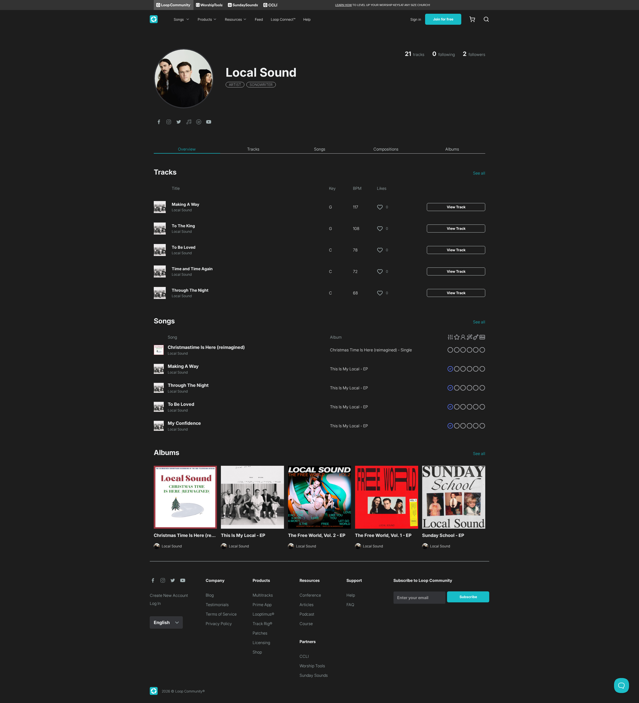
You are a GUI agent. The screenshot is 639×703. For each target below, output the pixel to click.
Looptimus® (263, 614)
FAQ (350, 604)
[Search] (486, 19)
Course (306, 623)
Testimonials (217, 604)
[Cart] (472, 19)
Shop (257, 652)
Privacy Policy (219, 623)
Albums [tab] (452, 149)
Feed (259, 19)
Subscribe (468, 597)
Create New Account (169, 595)
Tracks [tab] (253, 149)
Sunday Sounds (314, 675)
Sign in (415, 19)
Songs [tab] (319, 149)
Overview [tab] (187, 149)
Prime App (262, 604)
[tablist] (319, 149)
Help (307, 19)
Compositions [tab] (385, 149)
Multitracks (263, 595)
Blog (210, 595)
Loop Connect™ (283, 19)
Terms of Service (221, 614)
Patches (260, 633)
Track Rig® (262, 623)
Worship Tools (312, 665)
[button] (159, 121)
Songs (179, 19)
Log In (155, 603)
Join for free (443, 19)
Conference (310, 595)
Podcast (307, 614)
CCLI (304, 656)
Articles (307, 604)
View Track (456, 207)
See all (479, 173)
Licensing (261, 642)
